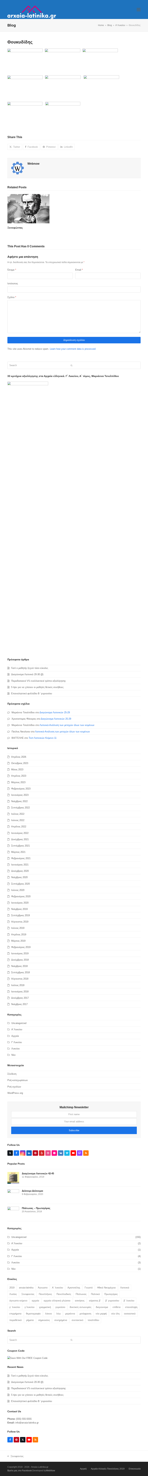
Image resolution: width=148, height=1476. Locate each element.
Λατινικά (124, 1287)
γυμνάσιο (60, 1307)
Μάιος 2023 (17, 769)
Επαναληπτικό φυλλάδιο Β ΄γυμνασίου (31, 693)
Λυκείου (15, 1048)
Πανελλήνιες (45, 1294)
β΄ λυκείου (129, 1300)
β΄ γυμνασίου (112, 1300)
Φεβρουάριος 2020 (21, 896)
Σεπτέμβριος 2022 (20, 807)
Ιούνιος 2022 (17, 820)
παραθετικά (15, 1320)
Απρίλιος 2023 (18, 775)
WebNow (50, 1470)
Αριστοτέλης (74, 1287)
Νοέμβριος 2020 (19, 877)
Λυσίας (13, 1294)
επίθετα (117, 1307)
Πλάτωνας (81, 1294)
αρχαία (35, 1300)
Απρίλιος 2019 (18, 934)
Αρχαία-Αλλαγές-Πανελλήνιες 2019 (108, 1469)
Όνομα (11, 269)
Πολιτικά (95, 1294)
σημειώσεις (44, 1320)
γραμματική (45, 1307)
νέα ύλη (115, 1313)
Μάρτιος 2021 (18, 852)
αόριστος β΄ (95, 1300)
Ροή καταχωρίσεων (17, 1080)
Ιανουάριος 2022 (20, 833)
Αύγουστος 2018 (19, 978)
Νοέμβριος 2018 (19, 966)
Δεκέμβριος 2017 (20, 998)
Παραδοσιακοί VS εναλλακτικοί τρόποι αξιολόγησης (38, 681)
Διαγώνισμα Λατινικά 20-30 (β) (27, 674)
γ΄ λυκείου (14, 1307)
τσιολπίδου (93, 1320)
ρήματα (30, 1320)
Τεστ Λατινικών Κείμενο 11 (42, 738)
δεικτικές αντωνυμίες (80, 1307)
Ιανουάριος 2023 (20, 795)
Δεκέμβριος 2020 (20, 871)
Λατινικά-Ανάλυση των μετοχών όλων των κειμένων (67, 725)
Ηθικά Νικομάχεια (106, 1287)
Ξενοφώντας (15, 227)
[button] (139, 9)
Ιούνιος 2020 (17, 890)
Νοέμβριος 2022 (19, 801)
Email (79, 269)
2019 (11, 1287)
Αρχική (83, 1469)
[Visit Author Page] (17, 167)
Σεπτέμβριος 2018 (20, 972)
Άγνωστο (42, 1287)
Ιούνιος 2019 (17, 928)
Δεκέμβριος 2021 (20, 839)
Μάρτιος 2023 (18, 782)
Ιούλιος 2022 (17, 814)
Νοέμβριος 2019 (19, 909)
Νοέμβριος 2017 (19, 1004)
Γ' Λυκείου (16, 1042)
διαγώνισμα (102, 1307)
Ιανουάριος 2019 (20, 953)
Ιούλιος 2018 (17, 985)
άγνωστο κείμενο (18, 1300)
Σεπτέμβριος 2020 (20, 883)
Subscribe (74, 1130)
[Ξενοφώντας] (28, 208)
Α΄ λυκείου (57, 1287)
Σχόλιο (11, 297)
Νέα (13, 1055)
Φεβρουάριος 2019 (21, 947)
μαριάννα (70, 1313)
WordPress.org (15, 1093)
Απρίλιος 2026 (18, 757)
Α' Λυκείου (16, 1029)
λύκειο (48, 1313)
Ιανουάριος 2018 (20, 991)
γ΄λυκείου (29, 1307)
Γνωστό (89, 1287)
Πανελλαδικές (63, 1294)
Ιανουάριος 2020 (20, 902)
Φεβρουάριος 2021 (21, 858)
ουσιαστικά (130, 1313)
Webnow (33, 163)
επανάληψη (131, 1307)
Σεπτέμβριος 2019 (20, 915)
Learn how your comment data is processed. (73, 349)
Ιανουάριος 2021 (20, 864)
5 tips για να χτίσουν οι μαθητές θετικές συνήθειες (37, 687)
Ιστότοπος (12, 283)
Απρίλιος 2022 (18, 826)
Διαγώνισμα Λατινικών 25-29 (55, 712)
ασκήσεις (79, 1300)
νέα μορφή (101, 1313)
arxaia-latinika (26, 1287)
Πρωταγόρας (111, 1294)
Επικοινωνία (135, 1469)
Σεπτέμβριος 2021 (20, 845)
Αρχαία (15, 1036)
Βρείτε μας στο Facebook (19, 1470)
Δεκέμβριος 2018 (20, 959)
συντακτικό (77, 1320)
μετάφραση (85, 1313)
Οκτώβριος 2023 (19, 763)
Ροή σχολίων (14, 1086)
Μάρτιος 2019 (18, 940)
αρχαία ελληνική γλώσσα (57, 1300)
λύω (58, 1313)
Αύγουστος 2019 (19, 921)
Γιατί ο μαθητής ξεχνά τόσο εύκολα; (29, 668)
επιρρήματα (15, 1313)
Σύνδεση (11, 1074)
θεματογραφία (33, 1313)
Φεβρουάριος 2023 (21, 788)
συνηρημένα (60, 1320)
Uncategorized (18, 1023)
